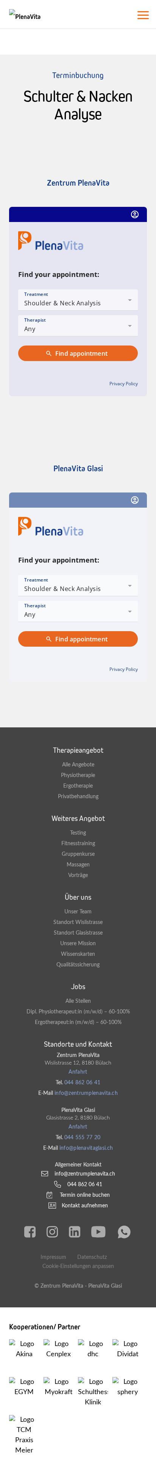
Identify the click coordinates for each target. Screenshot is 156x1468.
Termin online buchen (85, 1195)
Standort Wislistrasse (78, 922)
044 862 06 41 (82, 1082)
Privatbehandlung (78, 796)
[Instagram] (52, 1231)
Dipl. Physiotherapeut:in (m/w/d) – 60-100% (78, 1012)
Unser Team (78, 912)
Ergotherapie (78, 786)
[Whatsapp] (124, 1232)
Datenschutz (92, 1257)
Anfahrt (78, 1072)
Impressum (53, 1257)
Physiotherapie (78, 775)
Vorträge (78, 875)
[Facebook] (30, 1231)
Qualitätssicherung (78, 965)
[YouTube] (98, 1231)
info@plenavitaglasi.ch (86, 1148)
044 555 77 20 (82, 1137)
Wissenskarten (78, 954)
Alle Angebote (78, 765)
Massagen (78, 865)
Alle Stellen (78, 1001)
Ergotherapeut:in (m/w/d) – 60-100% (78, 1022)
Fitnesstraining (78, 843)
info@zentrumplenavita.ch (86, 1093)
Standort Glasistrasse (78, 933)
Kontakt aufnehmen (85, 1205)
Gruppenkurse (78, 854)
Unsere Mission (78, 943)
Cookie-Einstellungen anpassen (78, 1266)
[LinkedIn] (74, 1231)
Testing (78, 833)
